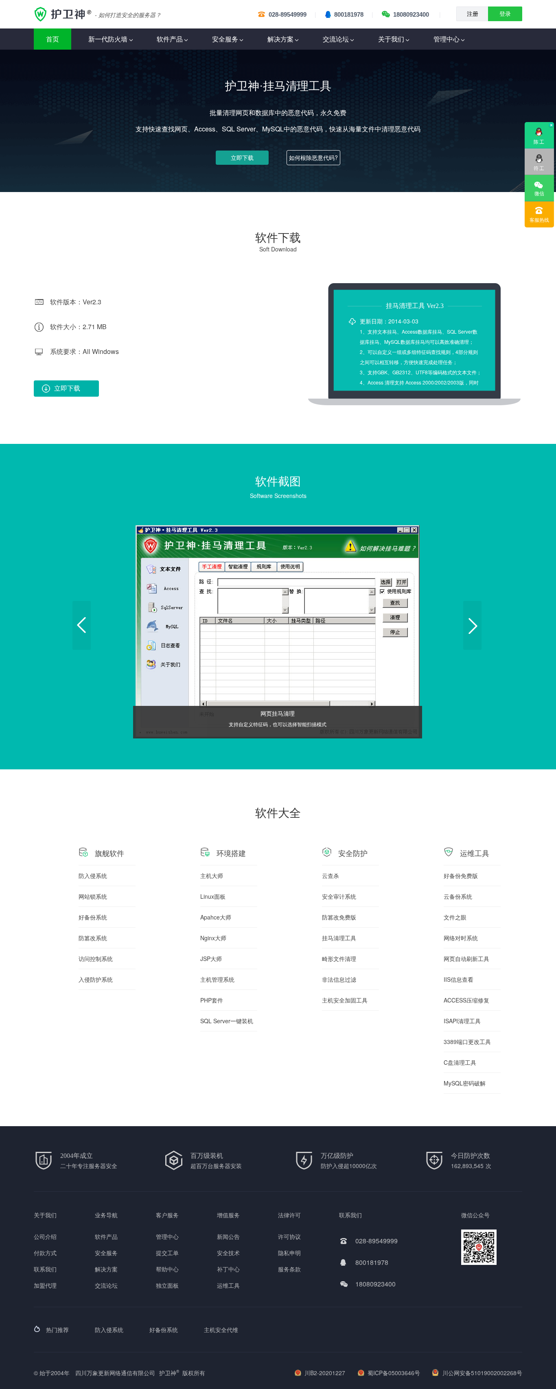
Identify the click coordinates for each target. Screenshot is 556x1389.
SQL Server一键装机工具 (226, 1024)
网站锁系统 (93, 896)
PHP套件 (211, 1000)
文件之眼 (455, 917)
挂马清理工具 (339, 938)
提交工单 (167, 1253)
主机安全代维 (221, 1330)
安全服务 (225, 39)
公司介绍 (45, 1236)
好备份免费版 (461, 875)
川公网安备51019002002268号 (482, 1373)
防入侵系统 (93, 875)
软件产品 (170, 39)
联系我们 (45, 1269)
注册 (472, 14)
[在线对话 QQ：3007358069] (539, 129)
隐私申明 (289, 1253)
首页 (52, 39)
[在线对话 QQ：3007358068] (539, 156)
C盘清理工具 (460, 1062)
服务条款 (289, 1269)
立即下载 (242, 157)
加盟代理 (45, 1285)
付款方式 (45, 1253)
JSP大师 (211, 958)
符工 (539, 167)
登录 (505, 14)
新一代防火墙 (107, 39)
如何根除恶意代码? (313, 157)
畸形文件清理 (339, 958)
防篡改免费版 (339, 917)
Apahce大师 (215, 917)
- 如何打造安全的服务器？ (128, 15)
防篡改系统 (93, 938)
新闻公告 (228, 1236)
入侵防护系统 (96, 979)
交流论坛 (336, 39)
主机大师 (211, 875)
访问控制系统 (96, 958)
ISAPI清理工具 (462, 1021)
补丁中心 (228, 1269)
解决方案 (280, 39)
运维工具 (228, 1285)
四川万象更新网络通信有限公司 (115, 1373)
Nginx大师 (213, 938)
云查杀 (330, 875)
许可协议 (289, 1236)
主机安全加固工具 (345, 1000)
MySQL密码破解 (465, 1083)
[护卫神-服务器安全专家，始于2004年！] (64, 14)
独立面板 (167, 1285)
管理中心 (446, 39)
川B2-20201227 (324, 1373)
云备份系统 (458, 896)
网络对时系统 (461, 938)
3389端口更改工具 (467, 1041)
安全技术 (228, 1253)
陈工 (539, 141)
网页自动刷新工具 (466, 958)
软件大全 (278, 812)
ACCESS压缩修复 (466, 1000)
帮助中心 (167, 1269)
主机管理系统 (217, 979)
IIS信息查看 (458, 979)
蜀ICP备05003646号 (394, 1373)
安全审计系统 (339, 896)
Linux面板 (212, 896)
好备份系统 (93, 917)
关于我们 (391, 39)
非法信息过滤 (339, 979)
